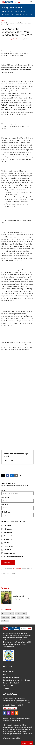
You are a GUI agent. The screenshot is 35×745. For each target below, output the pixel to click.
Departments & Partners (11, 677)
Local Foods (5, 617)
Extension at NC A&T (9, 686)
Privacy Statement (14, 721)
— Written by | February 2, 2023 (14, 39)
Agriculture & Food (7, 613)
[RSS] (16, 713)
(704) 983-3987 (9, 14)
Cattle (13, 617)
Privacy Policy (11, 573)
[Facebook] (4, 713)
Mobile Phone (5, 512)
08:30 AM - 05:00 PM (25, 14)
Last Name (5, 505)
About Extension (8, 671)
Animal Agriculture (20, 613)
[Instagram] (8, 713)
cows (27, 617)
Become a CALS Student (11, 683)
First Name (5, 497)
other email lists (17, 568)
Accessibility (16, 738)
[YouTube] (12, 713)
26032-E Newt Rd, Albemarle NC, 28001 (16, 11)
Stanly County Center (12, 7)
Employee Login (27, 743)
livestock (20, 617)
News (3, 20)
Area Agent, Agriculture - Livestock (21, 599)
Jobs (4, 674)
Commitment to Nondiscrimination (19, 718)
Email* (3, 490)
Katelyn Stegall (13, 39)
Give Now (6, 689)
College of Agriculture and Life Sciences (16, 680)
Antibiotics (5, 621)
